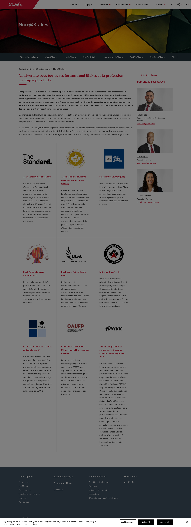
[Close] (187, 522)
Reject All (146, 522)
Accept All (164, 522)
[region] (95, 522)
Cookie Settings (127, 522)
